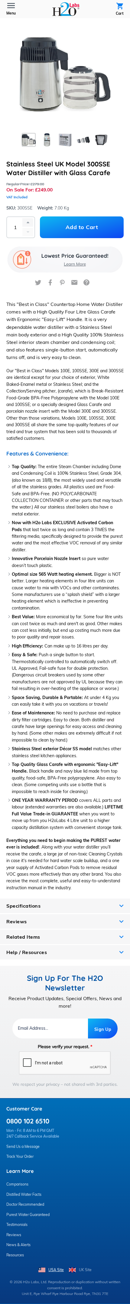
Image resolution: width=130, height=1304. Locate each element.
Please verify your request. (65, 1046)
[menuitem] (66, 9)
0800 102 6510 (27, 1121)
